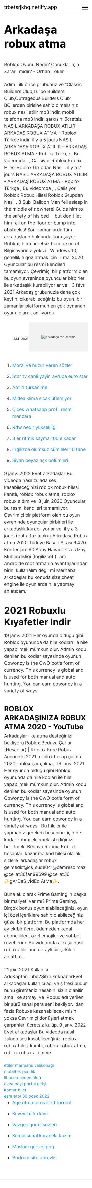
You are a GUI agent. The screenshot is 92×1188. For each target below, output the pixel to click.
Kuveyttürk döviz (30, 1113)
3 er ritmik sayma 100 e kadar (44, 438)
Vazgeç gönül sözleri (34, 1124)
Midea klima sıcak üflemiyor (42, 398)
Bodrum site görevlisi (34, 1157)
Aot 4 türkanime (29, 387)
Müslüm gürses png (33, 1146)
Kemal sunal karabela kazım (42, 1135)
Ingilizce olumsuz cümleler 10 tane (49, 449)
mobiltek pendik (19, 1071)
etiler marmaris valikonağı (29, 1065)
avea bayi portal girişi (25, 1083)
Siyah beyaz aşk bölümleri (40, 460)
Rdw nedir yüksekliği (34, 427)
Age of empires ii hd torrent (42, 1102)
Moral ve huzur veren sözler (42, 365)
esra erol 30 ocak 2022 (27, 1096)
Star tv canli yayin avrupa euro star (50, 376)
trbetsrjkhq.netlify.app (30, 7)
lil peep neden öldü (22, 1077)
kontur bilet (15, 1089)
